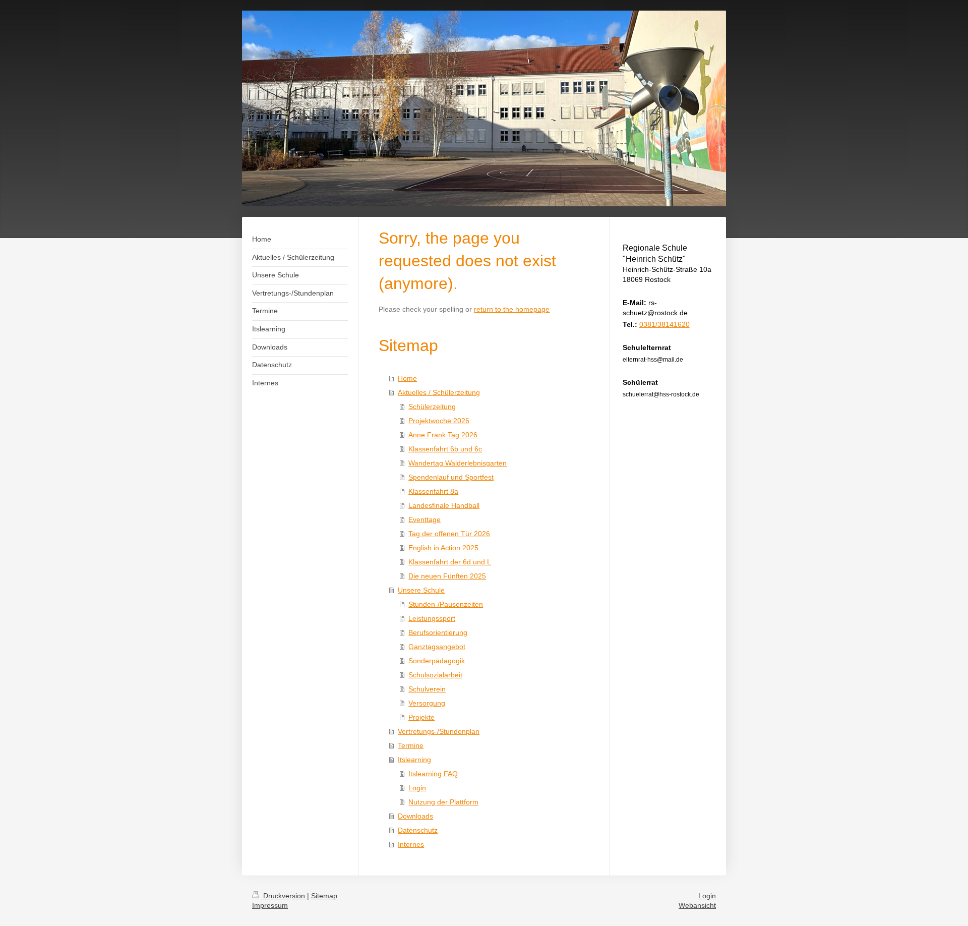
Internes (411, 844)
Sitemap (324, 896)
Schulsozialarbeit (435, 675)
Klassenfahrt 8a (433, 491)
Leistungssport (431, 618)
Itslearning (414, 760)
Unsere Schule (421, 590)
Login (417, 788)
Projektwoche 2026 (438, 421)
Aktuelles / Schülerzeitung (439, 392)
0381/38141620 (664, 324)
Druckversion (284, 896)
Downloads (415, 816)
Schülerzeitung (432, 406)
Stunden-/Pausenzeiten (445, 604)
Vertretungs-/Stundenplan (438, 731)
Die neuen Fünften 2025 (447, 576)
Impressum (270, 905)
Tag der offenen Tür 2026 (449, 534)
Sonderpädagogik (436, 661)
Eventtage (424, 519)
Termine (411, 745)
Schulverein (427, 689)
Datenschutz (418, 830)
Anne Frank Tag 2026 (442, 435)
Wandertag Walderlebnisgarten (457, 463)
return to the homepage (512, 309)
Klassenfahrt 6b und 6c (445, 449)
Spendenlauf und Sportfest (451, 477)
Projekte (421, 717)
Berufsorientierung (437, 632)
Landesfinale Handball (443, 505)
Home (407, 378)
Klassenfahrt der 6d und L (449, 562)
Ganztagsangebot (436, 647)
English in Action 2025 (443, 548)
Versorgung (426, 703)
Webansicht (697, 905)
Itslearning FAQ (433, 774)
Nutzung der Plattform (443, 802)
